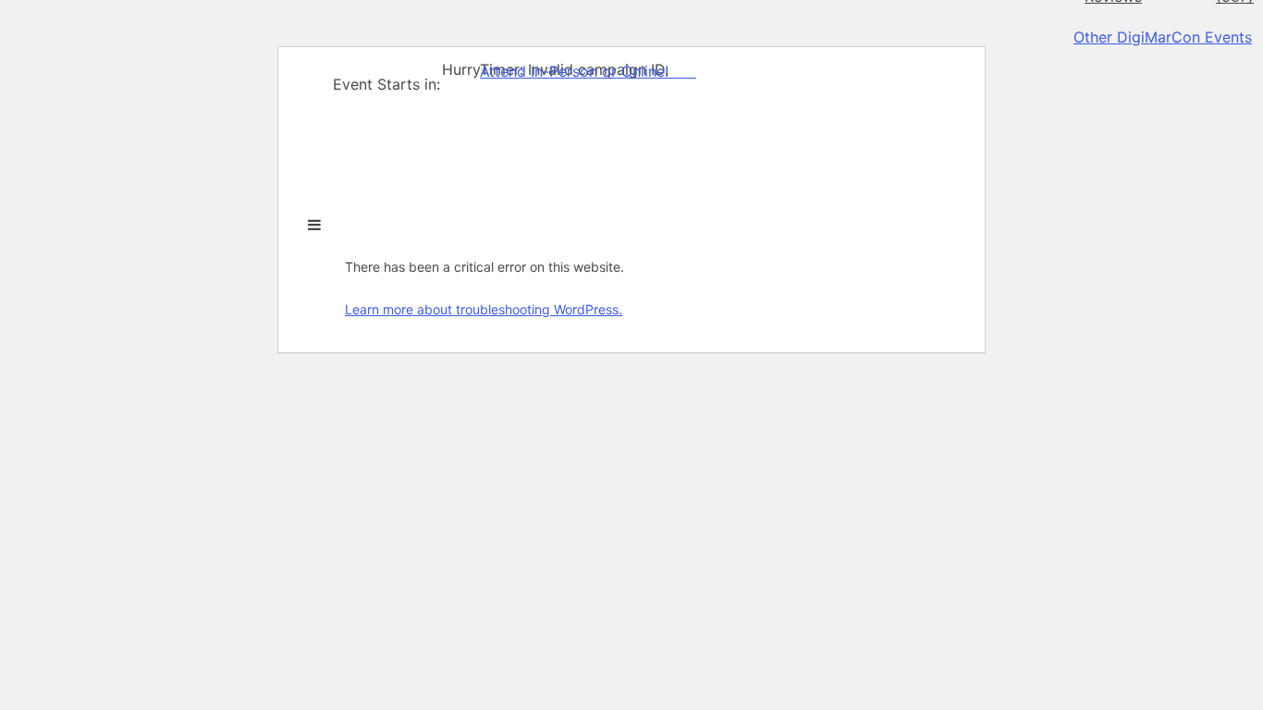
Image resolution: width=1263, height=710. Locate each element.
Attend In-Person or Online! (574, 71)
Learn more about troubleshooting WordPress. (483, 309)
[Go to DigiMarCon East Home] (367, 206)
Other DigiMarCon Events (1162, 37)
